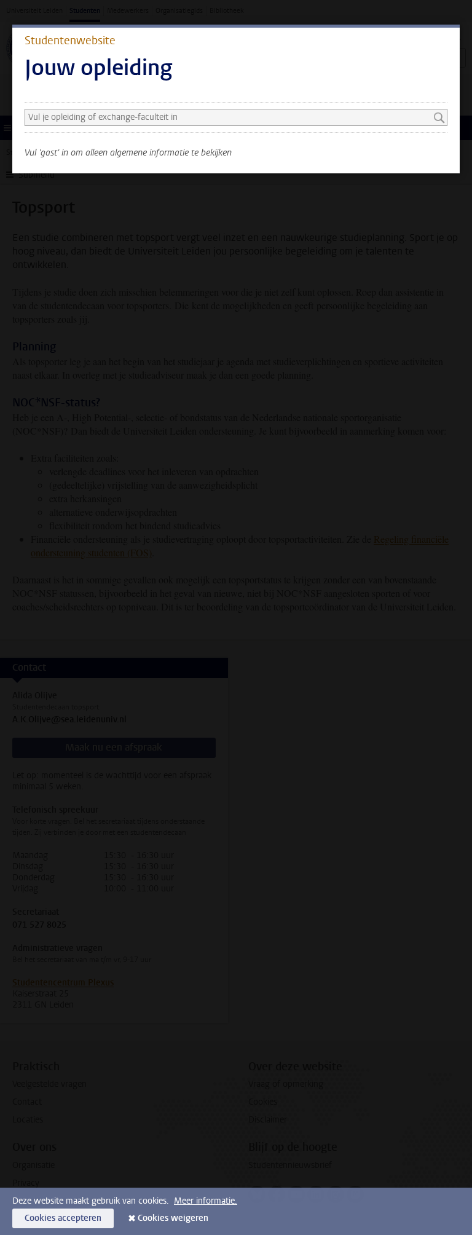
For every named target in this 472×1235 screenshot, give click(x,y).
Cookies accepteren (63, 1218)
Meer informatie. (205, 1201)
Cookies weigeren (173, 1218)
